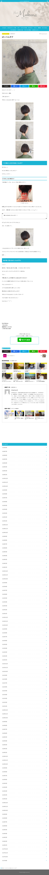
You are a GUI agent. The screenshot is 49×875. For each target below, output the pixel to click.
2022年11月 (5, 621)
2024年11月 (5, 528)
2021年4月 (4, 694)
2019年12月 (5, 756)
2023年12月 (5, 571)
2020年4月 (4, 741)
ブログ (18, 27)
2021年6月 (4, 687)
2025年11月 (5, 482)
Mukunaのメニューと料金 (12, 27)
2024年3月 (4, 559)
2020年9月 (4, 721)
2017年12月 (5, 849)
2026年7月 (4, 451)
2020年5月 (4, 737)
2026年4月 (4, 463)
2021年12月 (5, 663)
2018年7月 (4, 822)
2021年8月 (4, 679)
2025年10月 (5, 486)
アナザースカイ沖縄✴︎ (27, 29)
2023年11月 (5, 575)
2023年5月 (4, 598)
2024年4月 (4, 555)
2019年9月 (4, 768)
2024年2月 (4, 563)
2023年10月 (5, 578)
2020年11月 (5, 714)
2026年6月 (4, 455)
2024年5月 (4, 551)
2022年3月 (4, 652)
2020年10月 (5, 717)
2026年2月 (4, 470)
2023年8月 (4, 586)
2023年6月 (4, 594)
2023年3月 (4, 605)
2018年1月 (4, 845)
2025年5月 (4, 505)
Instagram (4, 27)
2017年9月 (4, 860)
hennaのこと (30, 27)
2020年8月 (4, 725)
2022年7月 (4, 636)
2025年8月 (4, 494)
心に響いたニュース (35, 29)
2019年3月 (4, 791)
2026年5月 (4, 459)
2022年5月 (4, 644)
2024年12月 (5, 524)
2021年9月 (4, 675)
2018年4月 (4, 833)
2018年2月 (4, 841)
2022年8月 (4, 632)
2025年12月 (5, 478)
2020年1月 (4, 752)
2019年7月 (4, 775)
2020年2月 (4, 748)
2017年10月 (5, 856)
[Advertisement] (24, 311)
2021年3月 (4, 698)
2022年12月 (5, 617)
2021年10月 (5, 671)
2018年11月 (5, 806)
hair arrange (44, 27)
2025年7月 (4, 497)
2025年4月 (4, 509)
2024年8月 (4, 540)
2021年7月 (4, 683)
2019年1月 (4, 798)
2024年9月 (4, 536)
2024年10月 (5, 532)
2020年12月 (5, 710)
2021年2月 (4, 702)
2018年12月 (5, 802)
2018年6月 (4, 825)
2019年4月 (4, 787)
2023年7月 (4, 590)
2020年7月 (4, 729)
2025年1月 (4, 521)
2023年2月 (4, 609)
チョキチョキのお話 (24, 27)
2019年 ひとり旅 (20, 29)
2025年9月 (4, 490)
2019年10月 (5, 764)
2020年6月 (4, 733)
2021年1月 (4, 706)
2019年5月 (4, 783)
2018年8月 (4, 818)
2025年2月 (4, 517)
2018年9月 (4, 814)
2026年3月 (4, 467)
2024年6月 (4, 548)
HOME (3, 868)
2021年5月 (4, 690)
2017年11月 (5, 852)
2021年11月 (5, 667)
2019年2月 (4, 795)
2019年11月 (5, 760)
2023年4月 (4, 602)
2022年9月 (4, 629)
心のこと (35, 27)
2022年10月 (5, 625)
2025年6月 (4, 501)
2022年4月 (4, 648)
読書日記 (39, 27)
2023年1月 (4, 613)
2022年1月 (4, 660)
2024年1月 (4, 567)
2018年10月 (5, 810)
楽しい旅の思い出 (13, 29)
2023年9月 (4, 582)
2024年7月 (4, 544)
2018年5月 (4, 829)
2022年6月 (4, 640)
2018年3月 (4, 837)
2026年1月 (4, 474)
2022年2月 (4, 656)
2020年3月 (4, 744)
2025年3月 (4, 513)
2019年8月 (4, 771)
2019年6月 (4, 779)
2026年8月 (4, 447)
